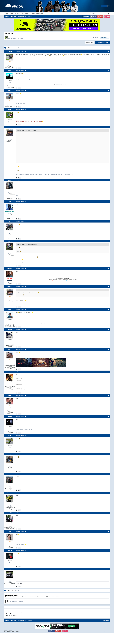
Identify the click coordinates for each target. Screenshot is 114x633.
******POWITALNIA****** (21, 38)
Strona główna (9, 13)
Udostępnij (96, 37)
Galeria (18, 13)
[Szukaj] (108, 13)
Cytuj (19, 67)
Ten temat (104, 13)
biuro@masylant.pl (62, 280)
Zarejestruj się (104, 5)
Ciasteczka (17, 631)
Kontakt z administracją (37, 13)
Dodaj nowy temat (89, 42)
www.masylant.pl (70, 280)
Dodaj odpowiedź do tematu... (17, 601)
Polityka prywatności (7, 631)
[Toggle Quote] (17, 130)
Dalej (9, 47)
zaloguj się (42, 596)
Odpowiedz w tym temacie (102, 42)
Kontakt (13, 631)
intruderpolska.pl (19, 583)
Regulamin (25, 13)
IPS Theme (5, 630)
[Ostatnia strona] (12, 48)
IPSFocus (10, 630)
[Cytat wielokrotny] (16, 68)
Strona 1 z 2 (17, 47)
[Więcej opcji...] (108, 51)
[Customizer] (109, 6)
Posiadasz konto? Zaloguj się (94, 5)
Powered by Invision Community (104, 631)
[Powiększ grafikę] (81, 54)
